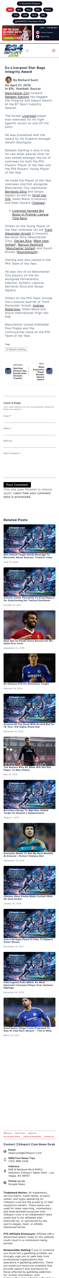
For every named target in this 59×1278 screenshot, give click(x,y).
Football (22, 88)
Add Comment (12, 453)
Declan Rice (23, 241)
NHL (38, 10)
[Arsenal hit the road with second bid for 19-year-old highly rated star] (29, 708)
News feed (20, 1133)
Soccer (35, 88)
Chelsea (38, 202)
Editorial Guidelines (32, 1136)
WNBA (48, 10)
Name (8, 428)
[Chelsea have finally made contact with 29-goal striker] (29, 880)
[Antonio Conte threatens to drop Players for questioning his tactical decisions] (29, 582)
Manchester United (20, 248)
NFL (19, 10)
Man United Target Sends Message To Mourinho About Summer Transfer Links (28, 556)
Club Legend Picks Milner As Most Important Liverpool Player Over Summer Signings (28, 985)
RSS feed (8, 1133)
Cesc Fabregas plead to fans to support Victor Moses (28, 940)
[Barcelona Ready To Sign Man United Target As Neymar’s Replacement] (29, 794)
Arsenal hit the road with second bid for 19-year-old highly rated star (29, 725)
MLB (28, 10)
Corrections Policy (12, 1136)
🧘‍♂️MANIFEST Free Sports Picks (29, 21)
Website (8, 440)
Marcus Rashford (30, 244)
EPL (43, 15)
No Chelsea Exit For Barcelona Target (26, 683)
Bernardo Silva (16, 191)
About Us (32, 1133)
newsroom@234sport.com (25, 1152)
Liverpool (29, 116)
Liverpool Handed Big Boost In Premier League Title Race (30, 214)
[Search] (27, 51)
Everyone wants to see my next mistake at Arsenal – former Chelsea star (28, 854)
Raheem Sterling (17, 96)
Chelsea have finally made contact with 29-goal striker (28, 897)
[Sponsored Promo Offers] (17, 33)
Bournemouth (27, 252)
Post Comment (17, 484)
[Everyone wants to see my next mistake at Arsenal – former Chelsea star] (29, 837)
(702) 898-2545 (18, 1161)
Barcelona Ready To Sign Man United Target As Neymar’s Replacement (26, 811)
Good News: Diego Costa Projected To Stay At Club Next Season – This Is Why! (28, 1029)
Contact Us (49, 1136)
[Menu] (53, 50)
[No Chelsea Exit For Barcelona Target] (29, 668)
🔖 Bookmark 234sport (29, 3)
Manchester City (17, 93)
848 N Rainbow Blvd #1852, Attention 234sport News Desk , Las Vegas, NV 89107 (31, 1172)
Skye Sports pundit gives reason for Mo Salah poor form (28, 642)
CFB (16, 15)
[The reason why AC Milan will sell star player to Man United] (29, 751)
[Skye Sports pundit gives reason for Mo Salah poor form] (29, 625)
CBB (25, 15)
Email (7, 416)
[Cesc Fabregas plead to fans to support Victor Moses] (29, 923)
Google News (16, 1184)
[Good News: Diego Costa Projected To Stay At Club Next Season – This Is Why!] (29, 1012)
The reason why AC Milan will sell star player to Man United (28, 768)
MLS (34, 15)
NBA (10, 10)
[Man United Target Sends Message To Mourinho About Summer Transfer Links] (29, 539)
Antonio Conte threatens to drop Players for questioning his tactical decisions (29, 599)
